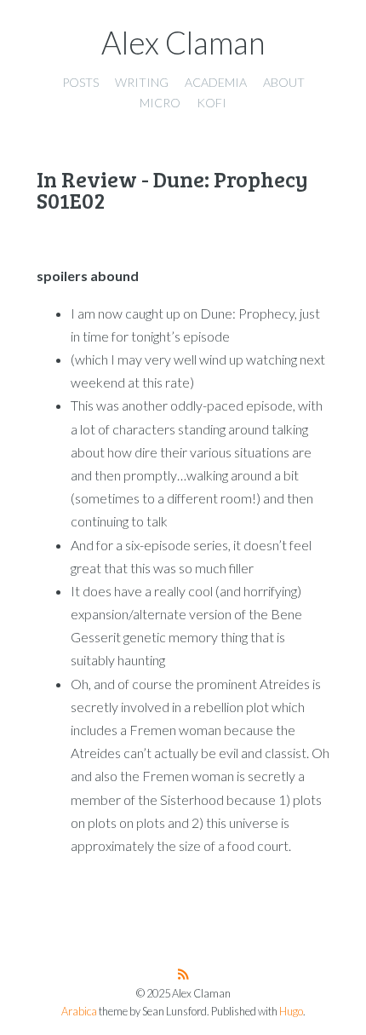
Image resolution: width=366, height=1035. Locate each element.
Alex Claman (183, 42)
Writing (142, 82)
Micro (160, 102)
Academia (216, 82)
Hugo (291, 1011)
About (284, 82)
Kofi (211, 102)
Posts (80, 82)
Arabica (79, 1011)
